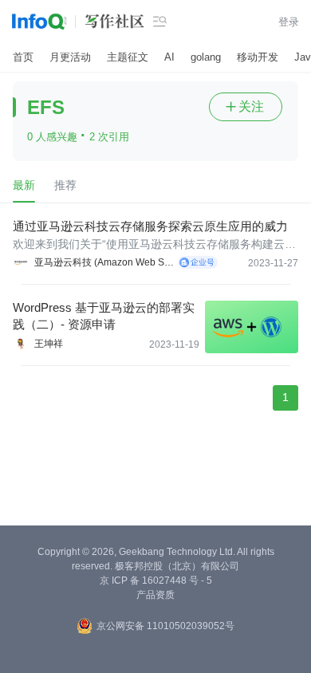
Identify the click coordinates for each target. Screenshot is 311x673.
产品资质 (155, 594)
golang (206, 57)
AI (169, 57)
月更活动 (70, 57)
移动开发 (257, 57)
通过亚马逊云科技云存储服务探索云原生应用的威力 (150, 226)
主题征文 (127, 57)
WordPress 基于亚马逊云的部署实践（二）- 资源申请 (104, 316)
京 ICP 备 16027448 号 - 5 (156, 580)
